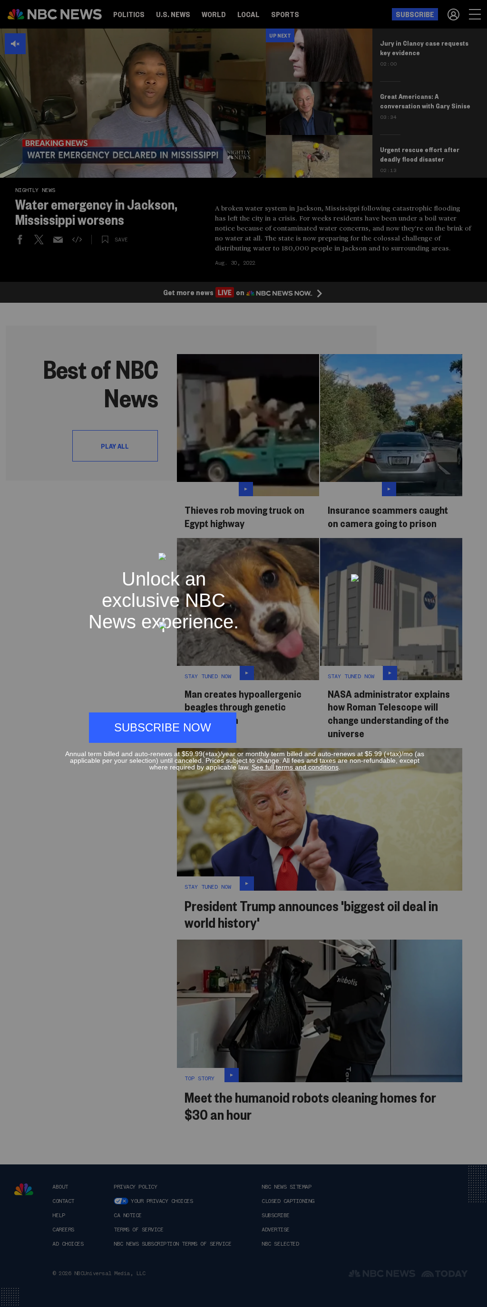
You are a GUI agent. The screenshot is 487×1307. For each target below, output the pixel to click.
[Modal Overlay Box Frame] (243, 653)
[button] (420, 548)
